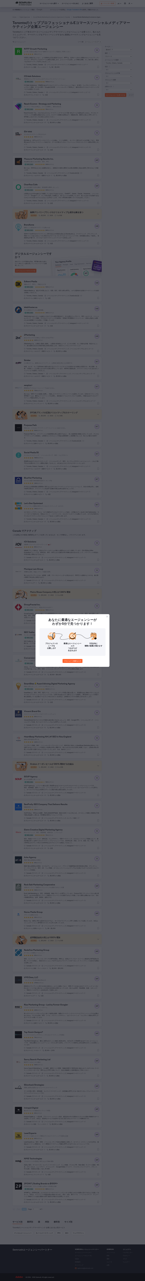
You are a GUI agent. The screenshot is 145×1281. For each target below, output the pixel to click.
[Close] (107, 616)
